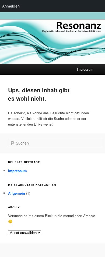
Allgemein (16, 193)
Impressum (85, 69)
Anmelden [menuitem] (11, 6)
